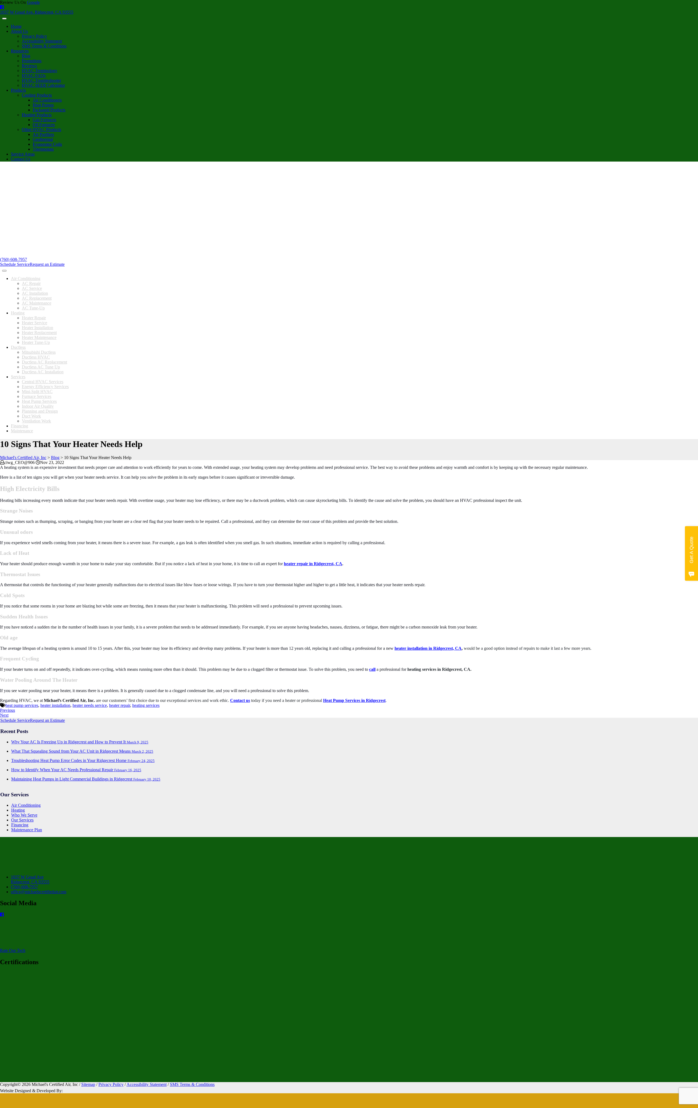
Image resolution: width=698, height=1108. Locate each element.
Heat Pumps (43, 105)
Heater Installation (37, 327)
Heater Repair (34, 317)
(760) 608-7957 (13, 259)
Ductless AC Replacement (44, 362)
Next (4, 715)
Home (16, 26)
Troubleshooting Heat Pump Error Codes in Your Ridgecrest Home (83, 760)
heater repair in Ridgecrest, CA (313, 563)
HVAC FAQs (34, 75)
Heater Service (34, 322)
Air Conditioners (47, 100)
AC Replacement (37, 298)
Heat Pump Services (39, 401)
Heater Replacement (39, 332)
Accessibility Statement (42, 41)
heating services (146, 705)
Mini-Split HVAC (37, 391)
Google (33, 2)
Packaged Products (49, 110)
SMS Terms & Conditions (44, 46)
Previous (7, 710)
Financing (19, 426)
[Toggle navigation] (4, 18)
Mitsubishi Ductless (39, 352)
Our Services (22, 820)
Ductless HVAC (36, 357)
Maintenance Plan (26, 829)
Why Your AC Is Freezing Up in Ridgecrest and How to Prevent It (79, 742)
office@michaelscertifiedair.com (38, 891)
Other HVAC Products (41, 129)
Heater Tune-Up (36, 342)
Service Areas (23, 154)
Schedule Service (15, 264)
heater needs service (90, 705)
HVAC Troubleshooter (41, 80)
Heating (18, 313)
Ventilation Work (36, 421)
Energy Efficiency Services (45, 386)
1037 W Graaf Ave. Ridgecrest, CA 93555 (36, 12)
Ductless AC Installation (43, 372)
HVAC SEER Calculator (43, 85)
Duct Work (31, 416)
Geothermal (43, 139)
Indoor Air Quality (38, 406)
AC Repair (31, 283)
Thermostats (43, 149)
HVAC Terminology (39, 70)
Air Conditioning (25, 278)
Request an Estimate (47, 264)
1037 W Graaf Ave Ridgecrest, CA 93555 (30, 879)
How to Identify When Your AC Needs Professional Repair (76, 769)
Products (18, 90)
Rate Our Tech (12, 950)
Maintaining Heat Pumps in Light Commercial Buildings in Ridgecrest (85, 779)
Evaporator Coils (47, 144)
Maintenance (22, 430)
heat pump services (21, 705)
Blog (26, 55)
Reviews (29, 65)
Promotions (31, 60)
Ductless (18, 347)
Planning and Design (40, 411)
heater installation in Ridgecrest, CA (428, 648)
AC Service (32, 288)
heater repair (119, 705)
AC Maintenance (36, 303)
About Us (19, 31)
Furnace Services (36, 396)
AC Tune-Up (33, 308)
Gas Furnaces (44, 119)
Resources (20, 51)
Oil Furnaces (44, 124)
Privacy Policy (34, 36)
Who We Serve (24, 815)
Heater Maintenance (39, 337)
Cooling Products (37, 95)
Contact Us (20, 159)
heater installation (55, 705)
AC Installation (35, 293)
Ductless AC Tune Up (41, 367)
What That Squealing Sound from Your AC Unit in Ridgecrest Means (82, 751)
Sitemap (88, 1084)
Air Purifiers (43, 134)
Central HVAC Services (42, 381)
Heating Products (37, 114)
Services (18, 376)
